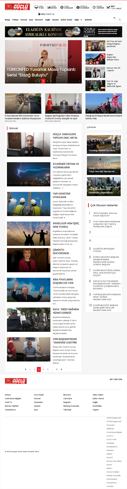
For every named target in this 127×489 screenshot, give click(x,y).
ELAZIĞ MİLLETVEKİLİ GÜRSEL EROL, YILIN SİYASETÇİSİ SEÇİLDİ (104, 272)
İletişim (109, 454)
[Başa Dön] (122, 484)
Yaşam (96, 409)
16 (57, 369)
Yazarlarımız (10, 409)
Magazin (67, 402)
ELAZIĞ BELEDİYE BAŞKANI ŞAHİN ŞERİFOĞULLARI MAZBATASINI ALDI (103, 307)
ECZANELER (84, 7)
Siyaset (37, 406)
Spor (36, 409)
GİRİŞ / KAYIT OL (47, 14)
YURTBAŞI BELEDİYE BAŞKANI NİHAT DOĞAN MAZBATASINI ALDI (105, 296)
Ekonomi (67, 395)
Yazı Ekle (110, 486)
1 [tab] (35, 81)
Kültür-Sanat (98, 398)
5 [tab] (51, 81)
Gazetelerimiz (112, 447)
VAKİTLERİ (100, 7)
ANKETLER (110, 429)
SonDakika (97, 406)
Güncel (37, 398)
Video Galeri (98, 395)
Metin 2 (109, 468)
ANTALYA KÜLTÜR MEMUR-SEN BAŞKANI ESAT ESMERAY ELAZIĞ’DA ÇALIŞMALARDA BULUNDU (105, 284)
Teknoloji (67, 409)
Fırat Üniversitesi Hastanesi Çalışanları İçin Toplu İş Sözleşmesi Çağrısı (104, 223)
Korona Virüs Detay (114, 461)
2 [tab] (39, 81)
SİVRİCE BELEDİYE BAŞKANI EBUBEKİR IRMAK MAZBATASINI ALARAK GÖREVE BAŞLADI (104, 260)
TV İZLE (41, 7)
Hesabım (110, 450)
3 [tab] (43, 81)
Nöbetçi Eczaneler (71, 406)
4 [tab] (47, 81)
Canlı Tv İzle (111, 439)
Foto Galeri (39, 395)
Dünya (8, 395)
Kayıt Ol (110, 457)
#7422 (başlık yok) (114, 421)
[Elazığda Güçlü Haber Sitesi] (17, 9)
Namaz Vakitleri (12, 406)
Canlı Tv (8, 402)
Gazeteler (38, 402)
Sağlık (95, 402)
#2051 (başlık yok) (114, 418)
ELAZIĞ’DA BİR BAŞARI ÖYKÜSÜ (101, 250)
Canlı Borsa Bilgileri (13, 398)
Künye (109, 465)
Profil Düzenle (112, 479)
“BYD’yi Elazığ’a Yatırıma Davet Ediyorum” (103, 214)
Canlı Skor (67, 398)
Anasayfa (111, 425)
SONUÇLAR (68, 7)
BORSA (54, 7)
